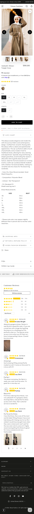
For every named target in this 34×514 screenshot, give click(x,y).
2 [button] (12, 448)
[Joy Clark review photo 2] (17, 439)
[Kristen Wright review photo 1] (7, 345)
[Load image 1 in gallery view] (7, 59)
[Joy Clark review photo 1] (8, 439)
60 (9, 110)
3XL (11, 102)
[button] (26, 6)
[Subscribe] (31, 483)
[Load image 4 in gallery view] (22, 59)
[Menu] (2, 6)
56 (4, 110)
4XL (17, 102)
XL (24, 97)
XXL (4, 102)
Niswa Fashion (14, 507)
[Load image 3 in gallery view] (17, 59)
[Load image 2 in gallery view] (12, 59)
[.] (4, 32)
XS (4, 97)
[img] (14, 319)
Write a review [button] (17, 293)
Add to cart (17, 122)
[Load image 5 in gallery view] (26, 59)
